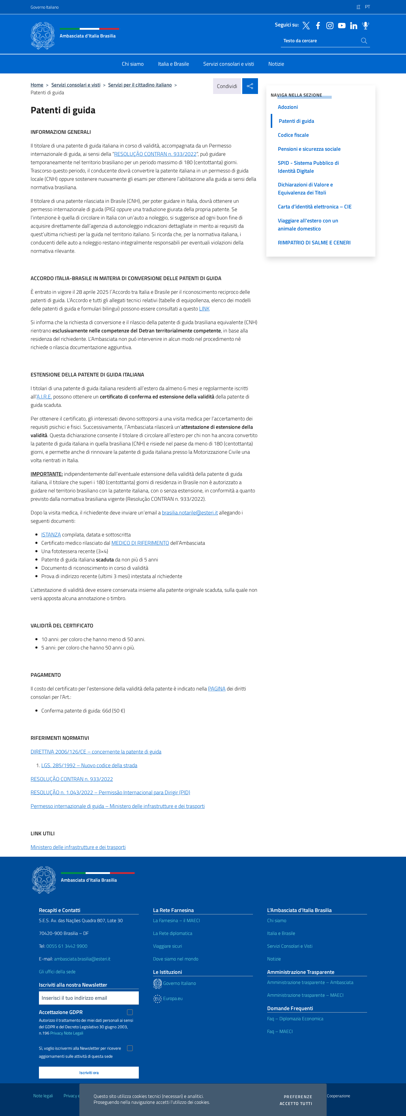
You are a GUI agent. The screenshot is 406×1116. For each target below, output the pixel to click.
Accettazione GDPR (61, 1012)
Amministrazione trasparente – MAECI (305, 995)
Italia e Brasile (281, 933)
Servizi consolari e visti (75, 84)
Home (37, 84)
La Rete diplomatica (172, 933)
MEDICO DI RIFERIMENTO (140, 543)
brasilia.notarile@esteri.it (190, 512)
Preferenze (298, 1097)
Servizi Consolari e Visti (289, 945)
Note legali (43, 1095)
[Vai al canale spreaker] (364, 25)
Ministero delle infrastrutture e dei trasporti (78, 847)
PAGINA (217, 689)
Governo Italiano (45, 7)
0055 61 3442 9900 (66, 945)
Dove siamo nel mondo (175, 958)
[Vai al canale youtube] (340, 25)
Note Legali (73, 1033)
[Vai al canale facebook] (316, 25)
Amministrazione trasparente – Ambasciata (310, 982)
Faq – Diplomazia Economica (295, 1018)
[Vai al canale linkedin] (352, 25)
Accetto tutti (296, 1103)
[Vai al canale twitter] (305, 25)
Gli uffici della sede (57, 971)
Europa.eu (172, 998)
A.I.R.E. (44, 397)
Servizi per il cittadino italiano (140, 84)
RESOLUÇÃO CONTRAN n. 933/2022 (155, 154)
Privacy (56, 1033)
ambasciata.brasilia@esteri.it (82, 958)
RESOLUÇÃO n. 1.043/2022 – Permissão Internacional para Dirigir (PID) (110, 792)
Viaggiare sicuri (167, 945)
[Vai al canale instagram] (328, 25)
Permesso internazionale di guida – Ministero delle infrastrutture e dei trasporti (118, 806)
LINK (204, 308)
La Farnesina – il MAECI (176, 920)
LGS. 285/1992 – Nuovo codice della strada (89, 765)
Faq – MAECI (280, 1031)
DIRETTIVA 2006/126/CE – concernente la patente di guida (96, 752)
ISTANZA (51, 534)
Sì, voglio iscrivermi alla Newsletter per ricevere (80, 1048)
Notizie (274, 958)
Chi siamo (276, 920)
